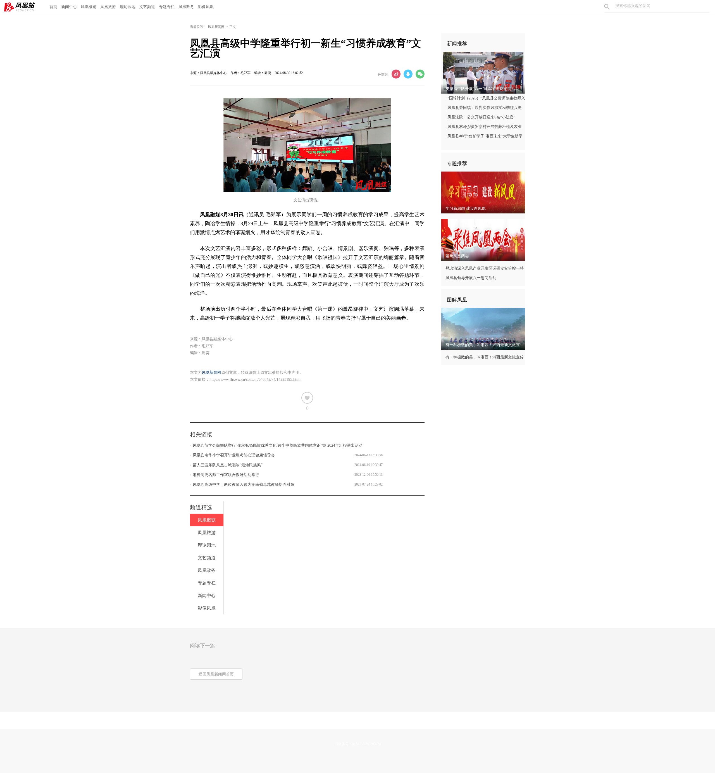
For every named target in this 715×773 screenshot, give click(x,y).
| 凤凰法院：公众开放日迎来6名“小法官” (480, 117)
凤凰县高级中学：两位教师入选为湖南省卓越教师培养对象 (243, 484)
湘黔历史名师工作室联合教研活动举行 (226, 475)
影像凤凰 (206, 7)
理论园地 (127, 7)
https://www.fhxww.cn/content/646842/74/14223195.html (255, 379)
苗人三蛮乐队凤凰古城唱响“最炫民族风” (228, 465)
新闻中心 (69, 7)
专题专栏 (167, 7)
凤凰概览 (88, 7)
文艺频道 (147, 7)
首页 (53, 7)
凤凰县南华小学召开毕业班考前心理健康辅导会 (234, 455)
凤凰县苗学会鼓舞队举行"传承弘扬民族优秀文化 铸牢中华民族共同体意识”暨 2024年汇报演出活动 (278, 445)
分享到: (383, 75)
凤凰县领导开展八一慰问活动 (470, 278)
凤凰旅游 (108, 7)
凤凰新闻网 (216, 27)
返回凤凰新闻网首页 (216, 674)
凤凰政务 (186, 7)
